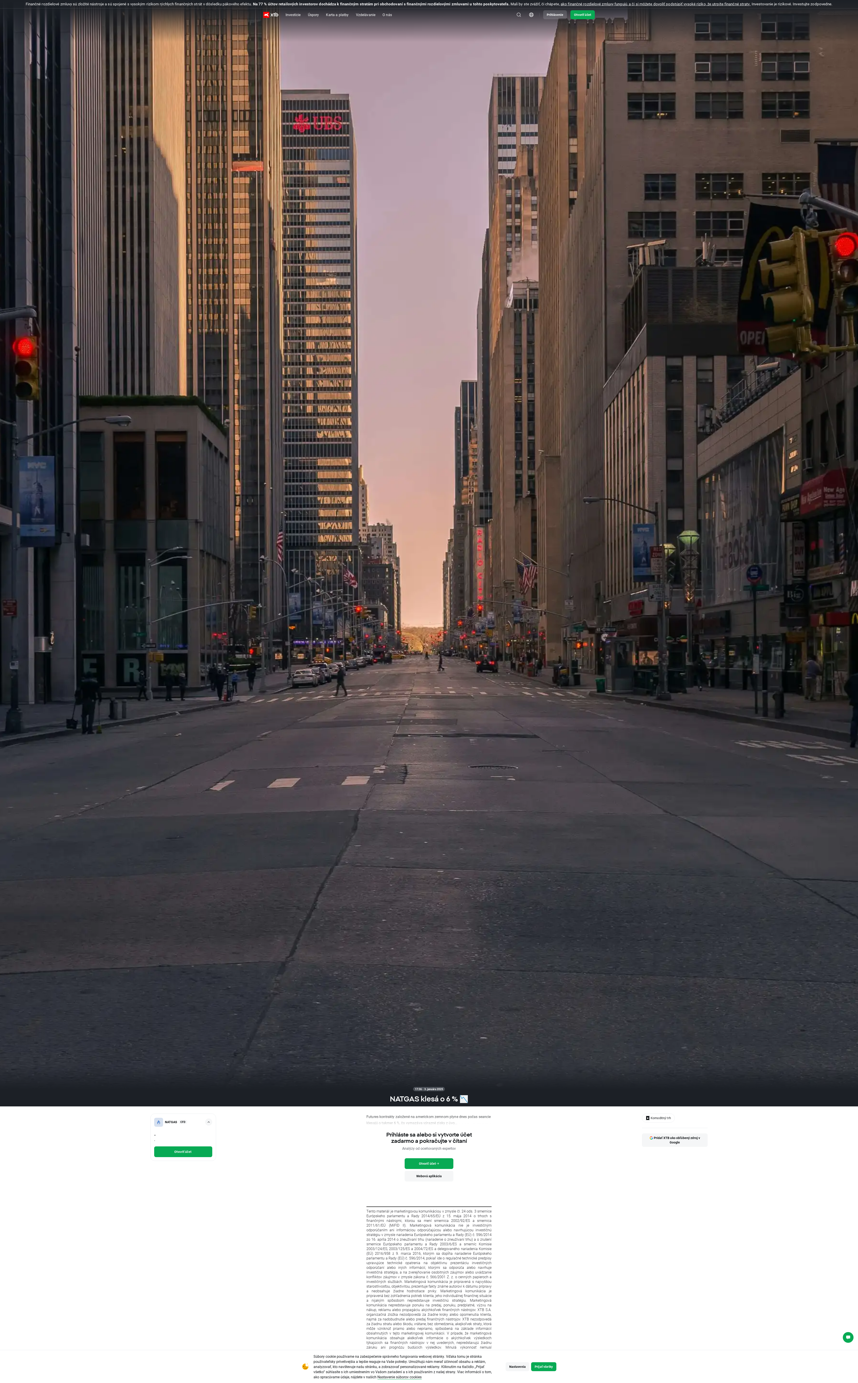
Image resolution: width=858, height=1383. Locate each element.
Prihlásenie (555, 15)
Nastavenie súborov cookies (399, 1377)
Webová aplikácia (429, 1176)
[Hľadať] (518, 14)
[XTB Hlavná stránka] (270, 15)
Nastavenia (517, 1366)
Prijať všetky (544, 1366)
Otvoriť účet (582, 15)
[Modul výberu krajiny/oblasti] (531, 14)
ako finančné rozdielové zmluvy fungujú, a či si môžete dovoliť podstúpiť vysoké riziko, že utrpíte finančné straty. (656, 3)
